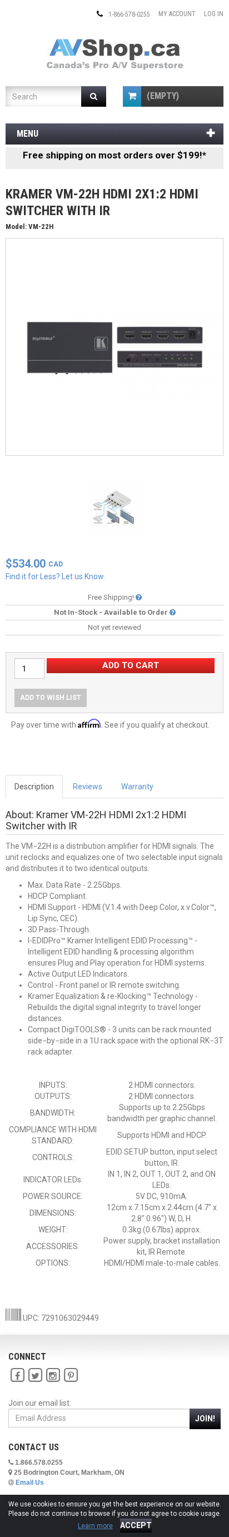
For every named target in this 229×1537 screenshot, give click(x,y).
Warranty (137, 786)
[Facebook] (17, 1375)
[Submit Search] (93, 96)
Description (34, 786)
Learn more (95, 1526)
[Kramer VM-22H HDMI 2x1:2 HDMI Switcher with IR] (114, 346)
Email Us (30, 1482)
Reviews (87, 786)
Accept (136, 1525)
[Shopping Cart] (132, 96)
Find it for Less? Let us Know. (55, 576)
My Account (177, 14)
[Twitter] (35, 1375)
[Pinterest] (70, 1375)
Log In (213, 14)
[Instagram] (53, 1375)
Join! (205, 1418)
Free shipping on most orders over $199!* (114, 155)
